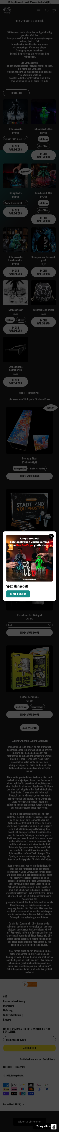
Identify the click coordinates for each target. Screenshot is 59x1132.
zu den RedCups (18, 594)
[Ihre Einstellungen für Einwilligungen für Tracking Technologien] (53, 1126)
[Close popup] (51, 536)
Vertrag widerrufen (45, 1126)
